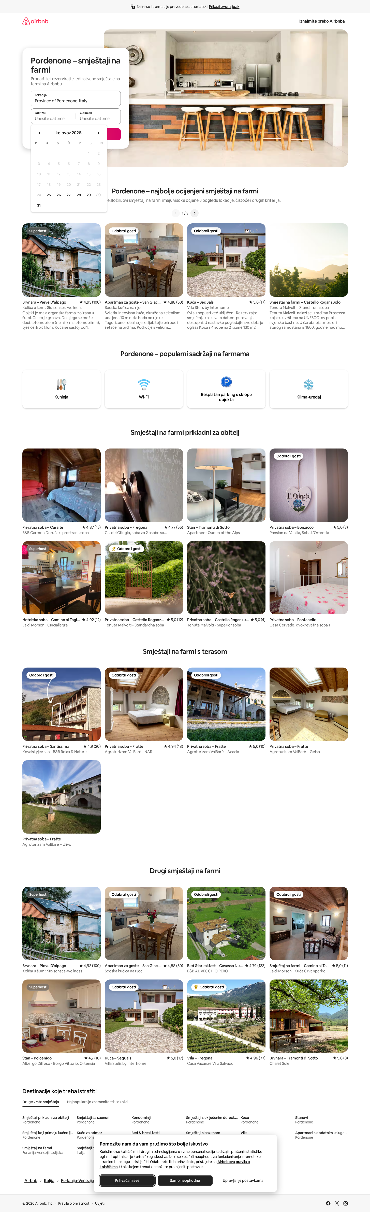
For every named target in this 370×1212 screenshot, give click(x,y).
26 (59, 195)
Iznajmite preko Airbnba (322, 21)
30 (98, 195)
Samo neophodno (185, 1180)
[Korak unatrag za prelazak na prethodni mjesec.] (39, 133)
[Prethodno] (176, 213)
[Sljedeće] (194, 213)
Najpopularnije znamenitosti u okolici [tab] (97, 1102)
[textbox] (53, 118)
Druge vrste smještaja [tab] (40, 1102)
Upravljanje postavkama (243, 1180)
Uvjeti (100, 1203)
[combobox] (76, 101)
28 (79, 195)
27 (69, 195)
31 (39, 205)
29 (89, 195)
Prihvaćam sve (127, 1180)
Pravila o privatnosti (74, 1203)
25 (49, 195)
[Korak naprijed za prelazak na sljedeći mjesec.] (98, 133)
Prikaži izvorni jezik (224, 6)
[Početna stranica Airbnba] (35, 21)
